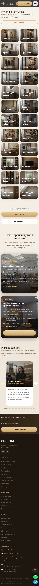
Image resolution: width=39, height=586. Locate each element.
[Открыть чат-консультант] (35, 570)
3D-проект (4, 531)
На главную (19, 214)
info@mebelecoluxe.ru (11, 553)
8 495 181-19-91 (11, 286)
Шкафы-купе (5, 468)
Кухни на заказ (6, 464)
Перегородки (5, 484)
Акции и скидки (6, 502)
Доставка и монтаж (8, 534)
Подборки (4, 499)
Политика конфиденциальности (10, 581)
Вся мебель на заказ (8, 461)
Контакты (4, 506)
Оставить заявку (19, 429)
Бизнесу (4, 521)
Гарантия (4, 537)
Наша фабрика (6, 496)
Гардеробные (5, 471)
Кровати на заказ (7, 477)
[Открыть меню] (35, 3)
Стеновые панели (7, 480)
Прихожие (4, 474)
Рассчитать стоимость (9, 509)
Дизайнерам (5, 518)
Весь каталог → (20, 23)
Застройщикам (6, 524)
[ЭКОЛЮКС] (8, 3)
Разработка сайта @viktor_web (12, 583)
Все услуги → (5, 540)
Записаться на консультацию (19, 333)
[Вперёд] (36, 383)
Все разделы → (6, 487)
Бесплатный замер (7, 528)
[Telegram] (3, 451)
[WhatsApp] (7, 451)
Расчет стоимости (24, 3)
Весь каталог (19, 221)
